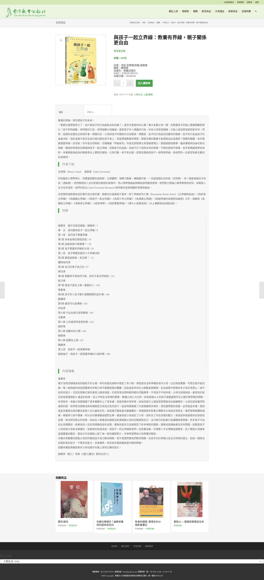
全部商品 (60, 22)
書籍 (158, 23)
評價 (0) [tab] (98, 112)
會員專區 (240, 2)
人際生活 (165, 23)
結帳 (257, 2)
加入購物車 (144, 83)
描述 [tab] (70, 112)
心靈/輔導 (148, 94)
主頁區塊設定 (229, 2)
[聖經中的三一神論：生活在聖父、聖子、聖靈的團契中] (261, 290)
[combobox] (132, 561)
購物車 (249, 2)
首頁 (144, 23)
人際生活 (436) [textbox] (131, 561)
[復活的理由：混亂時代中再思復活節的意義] (2, 290)
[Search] (256, 11)
